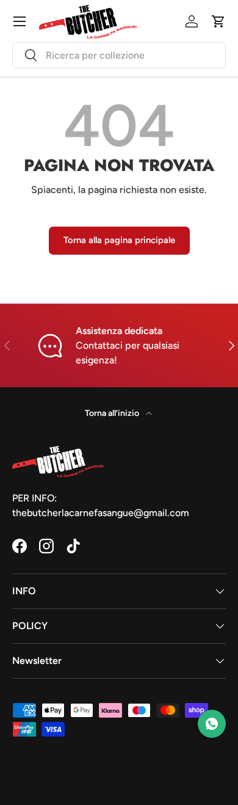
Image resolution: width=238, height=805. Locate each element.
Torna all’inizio (113, 413)
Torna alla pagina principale (119, 240)
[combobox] (119, 55)
